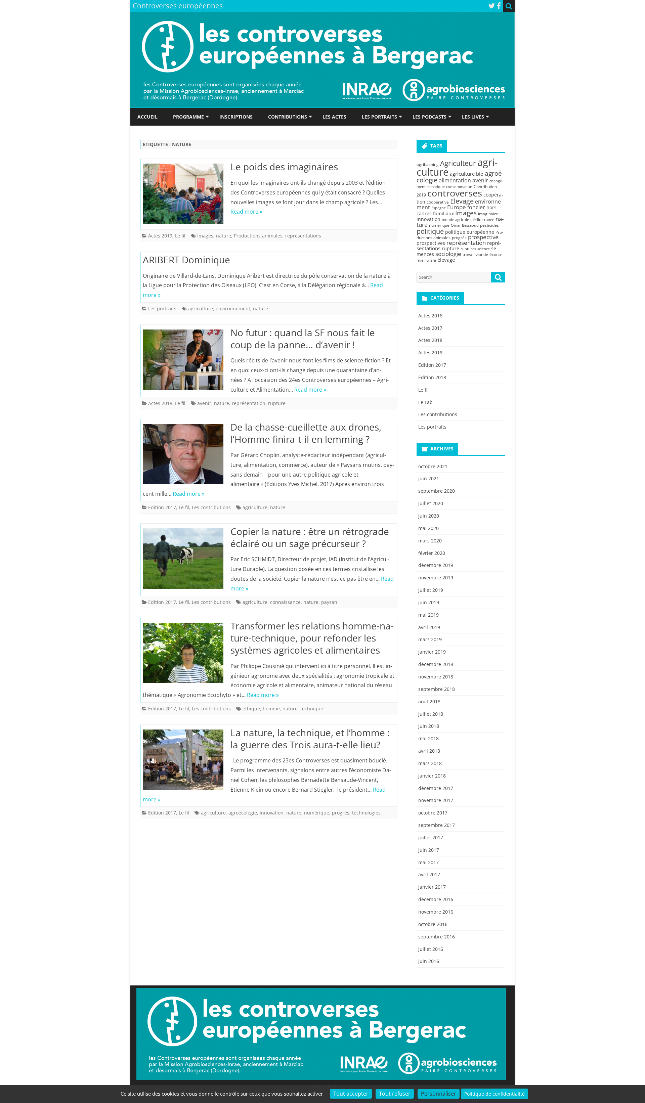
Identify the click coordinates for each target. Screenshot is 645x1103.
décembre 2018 (435, 664)
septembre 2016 (436, 936)
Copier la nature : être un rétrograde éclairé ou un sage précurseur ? (309, 537)
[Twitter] (491, 5)
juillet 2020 (430, 503)
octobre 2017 (432, 812)
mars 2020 (430, 540)
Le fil (180, 235)
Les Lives (473, 117)
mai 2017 (428, 862)
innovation (272, 812)
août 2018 (429, 701)
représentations (303, 235)
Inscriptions (236, 117)
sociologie (448, 254)
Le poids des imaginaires (284, 166)
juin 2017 (428, 850)
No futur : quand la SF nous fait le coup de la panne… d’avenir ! (302, 338)
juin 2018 (428, 726)
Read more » (246, 211)
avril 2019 (429, 627)
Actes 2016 (430, 315)
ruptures (468, 249)
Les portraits (379, 117)
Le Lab (425, 402)
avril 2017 (429, 874)
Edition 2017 (162, 507)
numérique (316, 812)
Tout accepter (351, 1093)
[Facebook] (499, 5)
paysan (329, 602)
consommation (459, 186)
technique (311, 708)
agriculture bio (466, 173)
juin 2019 (428, 602)
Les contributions (211, 507)
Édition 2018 (432, 377)
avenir (204, 403)
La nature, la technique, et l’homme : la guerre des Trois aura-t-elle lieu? (310, 738)
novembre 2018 (435, 676)
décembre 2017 (435, 788)
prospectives (431, 243)
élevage (446, 259)
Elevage (462, 201)
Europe (456, 207)
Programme (188, 117)
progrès (340, 812)
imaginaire (488, 214)
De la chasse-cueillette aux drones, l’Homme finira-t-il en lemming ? (305, 433)
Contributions (287, 117)
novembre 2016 (435, 912)
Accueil (147, 117)
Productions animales (258, 235)
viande (482, 254)
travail (468, 254)
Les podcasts (429, 117)
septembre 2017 (436, 825)
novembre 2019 (435, 577)
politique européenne (469, 232)
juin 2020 (428, 516)
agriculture (200, 308)
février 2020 (431, 553)
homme (271, 708)
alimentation (455, 180)
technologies (366, 812)
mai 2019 (428, 615)
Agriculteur (458, 163)
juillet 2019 (430, 590)
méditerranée (482, 219)
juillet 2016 (430, 949)
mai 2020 (428, 528)
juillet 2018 (430, 714)
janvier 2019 (432, 652)
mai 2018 (428, 738)
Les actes (334, 117)
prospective (483, 237)
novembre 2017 (435, 800)
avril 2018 (429, 751)
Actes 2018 (160, 403)
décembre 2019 (435, 565)
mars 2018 (430, 763)
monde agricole (455, 219)
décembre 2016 (435, 899)
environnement (233, 308)
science (483, 249)
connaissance (285, 602)
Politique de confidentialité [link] (494, 1094)
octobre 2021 (432, 466)
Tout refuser (395, 1093)
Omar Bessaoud (465, 225)
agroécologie (242, 812)
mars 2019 (430, 639)
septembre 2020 (436, 491)
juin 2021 (428, 478)
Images (205, 235)
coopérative (438, 202)
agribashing (428, 164)
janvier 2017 (432, 887)
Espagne (438, 208)
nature (223, 235)
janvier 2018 (432, 776)
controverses (454, 193)
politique (430, 231)
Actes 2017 (430, 328)
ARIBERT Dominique (186, 259)
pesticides (489, 225)
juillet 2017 (430, 837)
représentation (248, 403)
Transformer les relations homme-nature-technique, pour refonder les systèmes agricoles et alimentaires (312, 637)
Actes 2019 (160, 235)
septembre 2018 (436, 689)
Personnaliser (438, 1093)
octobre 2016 (432, 924)
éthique (251, 708)
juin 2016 (428, 961)
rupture (277, 403)
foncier (476, 207)
